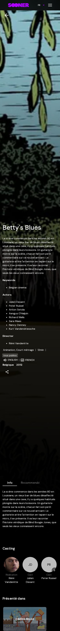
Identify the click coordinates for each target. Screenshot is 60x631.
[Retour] (5, 15)
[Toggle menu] (50, 5)
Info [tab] (9, 483)
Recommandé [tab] (30, 483)
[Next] (54, 570)
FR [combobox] (39, 5)
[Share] (7, 372)
